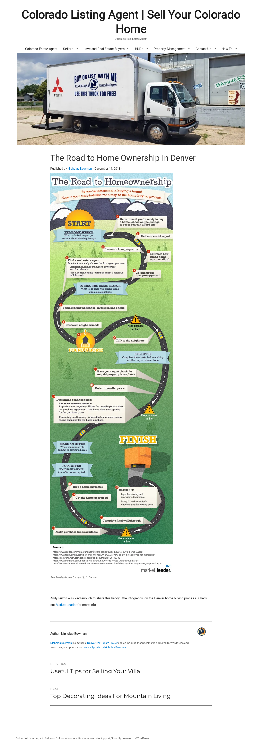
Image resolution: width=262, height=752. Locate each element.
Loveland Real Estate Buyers (104, 49)
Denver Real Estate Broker (102, 642)
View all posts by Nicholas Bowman (105, 647)
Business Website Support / (95, 738)
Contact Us (203, 49)
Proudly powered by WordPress (130, 738)
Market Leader (66, 605)
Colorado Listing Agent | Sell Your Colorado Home (45, 738)
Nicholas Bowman (80, 168)
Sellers (68, 49)
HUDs (139, 49)
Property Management (169, 49)
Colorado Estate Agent (41, 49)
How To (226, 49)
